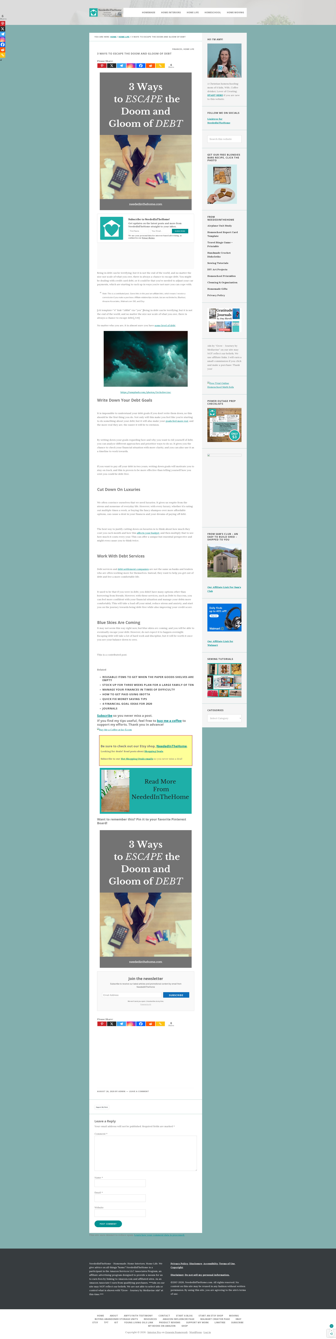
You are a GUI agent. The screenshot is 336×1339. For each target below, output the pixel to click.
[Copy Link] (160, 65)
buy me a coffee (169, 720)
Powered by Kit (145, 1004)
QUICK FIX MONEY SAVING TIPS (124, 699)
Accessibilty (210, 1263)
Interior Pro (154, 1332)
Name (98, 1177)
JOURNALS (109, 708)
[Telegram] (121, 65)
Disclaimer (177, 1274)
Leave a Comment (139, 1091)
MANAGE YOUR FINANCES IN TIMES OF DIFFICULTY (138, 689)
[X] (111, 65)
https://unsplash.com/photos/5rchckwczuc (145, 392)
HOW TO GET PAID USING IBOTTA (126, 694)
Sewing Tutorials (217, 263)
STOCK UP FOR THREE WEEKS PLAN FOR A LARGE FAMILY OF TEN (148, 685)
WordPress (195, 1332)
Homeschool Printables (221, 276)
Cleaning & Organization (222, 282)
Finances (177, 49)
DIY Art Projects (217, 269)
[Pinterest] (102, 65)
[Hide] (1, 60)
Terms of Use (227, 1263)
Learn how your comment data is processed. (159, 1234)
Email (98, 1192)
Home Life (188, 49)
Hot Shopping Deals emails (137, 758)
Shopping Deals (153, 751)
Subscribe (104, 715)
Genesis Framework (176, 1332)
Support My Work (102, 1107)
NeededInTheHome (106, 12)
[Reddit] (150, 65)
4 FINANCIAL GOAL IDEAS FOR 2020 (127, 703)
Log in (207, 1332)
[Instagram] (131, 65)
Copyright (177, 1267)
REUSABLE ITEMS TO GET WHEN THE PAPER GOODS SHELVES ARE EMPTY (148, 678)
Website (99, 1207)
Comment (100, 1133)
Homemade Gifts (217, 288)
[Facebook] (140, 65)
